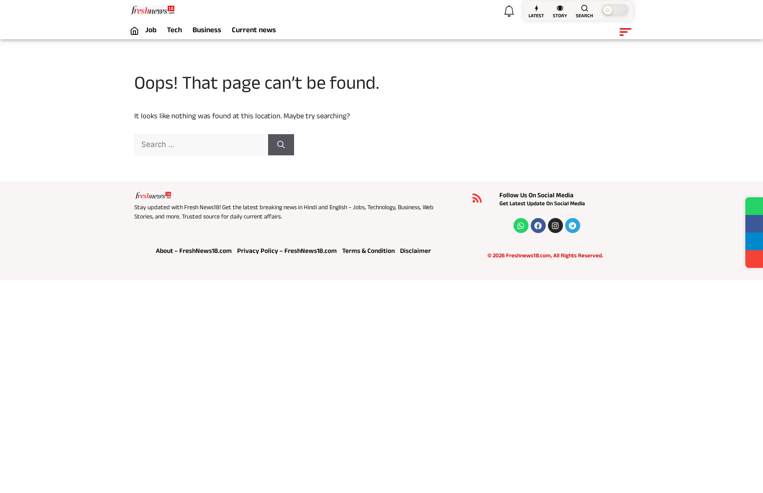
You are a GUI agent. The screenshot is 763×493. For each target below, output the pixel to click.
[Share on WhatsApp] (754, 206)
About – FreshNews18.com (194, 251)
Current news (254, 31)
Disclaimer (415, 251)
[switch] (615, 9)
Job (150, 31)
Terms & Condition (368, 251)
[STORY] (560, 8)
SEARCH (584, 16)
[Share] (754, 259)
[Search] (281, 144)
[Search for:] (201, 145)
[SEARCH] (585, 8)
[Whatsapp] (521, 225)
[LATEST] (536, 8)
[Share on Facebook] (754, 224)
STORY (560, 16)
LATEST (536, 16)
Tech (174, 31)
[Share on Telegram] (754, 241)
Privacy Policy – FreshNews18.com (287, 251)
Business (207, 31)
